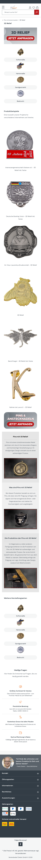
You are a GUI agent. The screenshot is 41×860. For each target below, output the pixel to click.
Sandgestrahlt (20, 87)
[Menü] (4, 7)
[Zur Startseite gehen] (14, 7)
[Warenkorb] (37, 8)
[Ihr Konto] (30, 8)
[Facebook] (20, 844)
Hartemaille (20, 73)
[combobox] (18, 12)
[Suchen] (36, 12)
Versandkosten (20, 853)
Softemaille (20, 60)
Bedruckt (20, 101)
